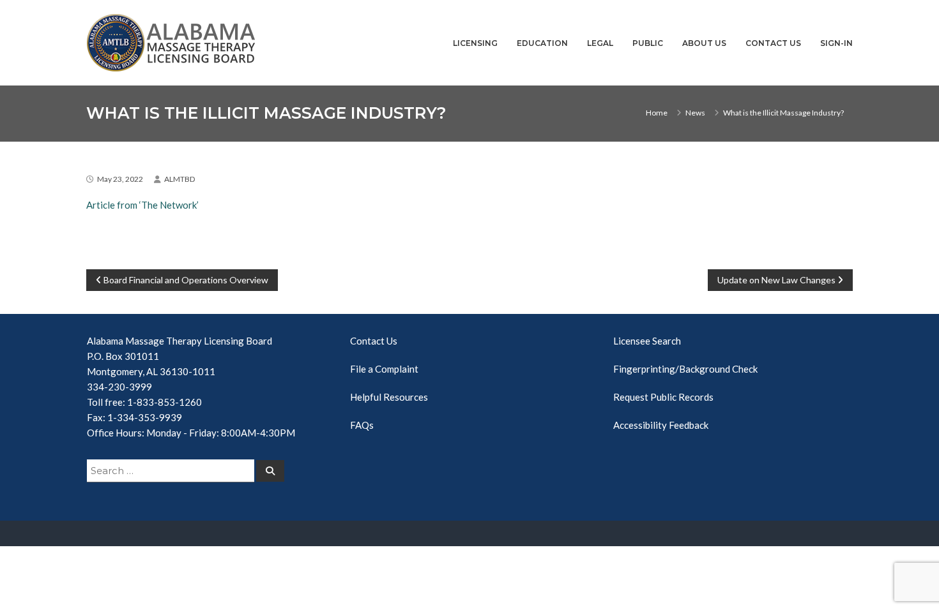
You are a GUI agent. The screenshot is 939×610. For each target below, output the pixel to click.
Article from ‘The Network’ (142, 205)
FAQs (362, 425)
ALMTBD (179, 179)
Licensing (475, 43)
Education (542, 43)
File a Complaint (384, 369)
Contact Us (773, 43)
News (695, 112)
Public (647, 43)
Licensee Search (647, 340)
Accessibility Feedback (660, 425)
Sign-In (836, 43)
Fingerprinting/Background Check (685, 369)
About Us (704, 43)
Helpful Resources (389, 397)
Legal (600, 43)
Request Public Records (663, 397)
